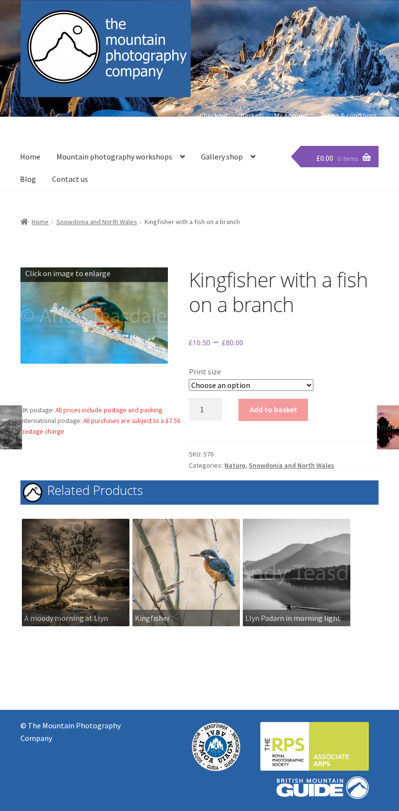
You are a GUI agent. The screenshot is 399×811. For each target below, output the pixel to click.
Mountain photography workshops (114, 156)
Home (30, 156)
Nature (234, 465)
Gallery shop (222, 156)
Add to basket (273, 409)
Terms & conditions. (350, 115)
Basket (251, 115)
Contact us (70, 179)
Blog (28, 179)
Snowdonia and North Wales (96, 221)
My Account (291, 115)
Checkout (214, 115)
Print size (205, 371)
